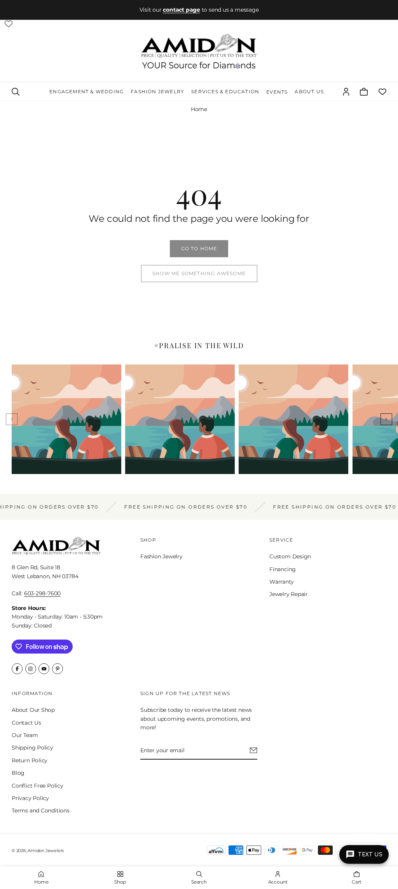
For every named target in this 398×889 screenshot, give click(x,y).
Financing (282, 569)
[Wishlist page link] (8, 24)
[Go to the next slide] (386, 419)
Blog (18, 773)
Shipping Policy (32, 747)
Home (199, 109)
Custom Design (290, 556)
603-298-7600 (42, 593)
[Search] (15, 92)
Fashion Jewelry (161, 556)
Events (277, 92)
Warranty (281, 581)
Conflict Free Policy (37, 785)
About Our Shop (33, 710)
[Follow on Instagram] (30, 668)
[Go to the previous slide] (11, 419)
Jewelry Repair (288, 594)
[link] (199, 248)
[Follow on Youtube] (43, 668)
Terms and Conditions (41, 810)
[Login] (346, 92)
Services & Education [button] (225, 91)
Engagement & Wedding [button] (86, 91)
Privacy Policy (30, 798)
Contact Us (26, 722)
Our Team (25, 735)
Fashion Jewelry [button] (157, 91)
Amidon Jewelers (46, 850)
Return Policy (29, 760)
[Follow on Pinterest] (57, 668)
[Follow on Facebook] (17, 668)
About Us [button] (309, 91)
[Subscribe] (254, 750)
